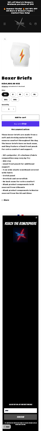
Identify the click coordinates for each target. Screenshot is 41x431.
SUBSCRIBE (20, 417)
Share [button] (6, 200)
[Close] (36, 217)
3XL (15, 99)
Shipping (5, 86)
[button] (4, 23)
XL (34, 94)
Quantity (5, 104)
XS (5, 94)
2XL (5, 99)
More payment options (20, 129)
